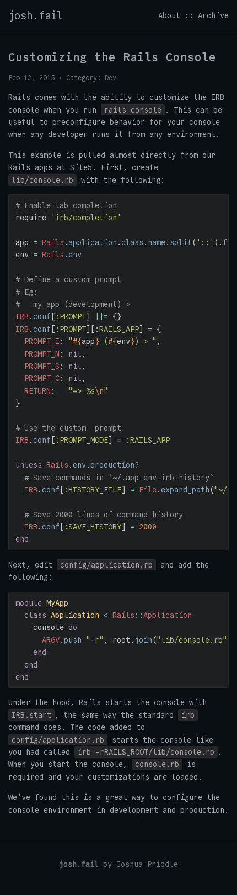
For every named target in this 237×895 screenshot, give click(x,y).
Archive (213, 15)
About (169, 15)
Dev (110, 77)
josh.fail (35, 15)
